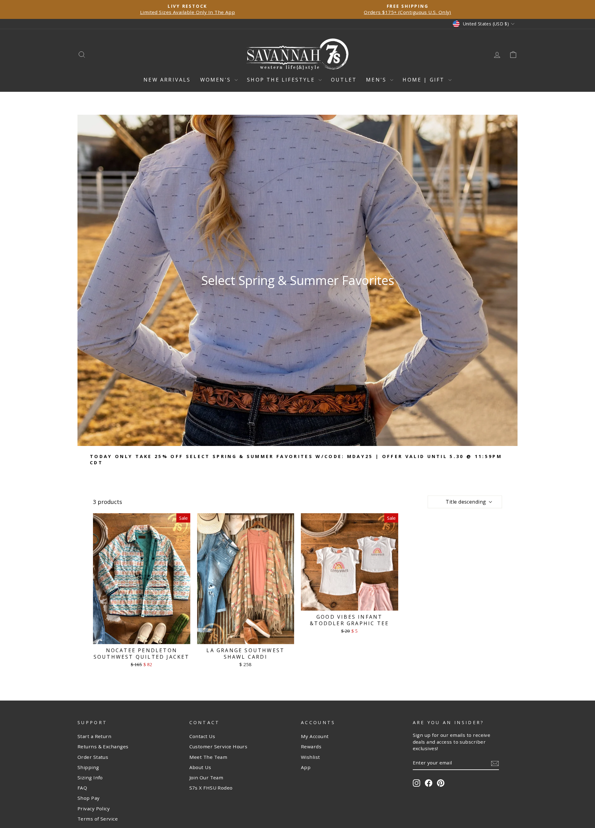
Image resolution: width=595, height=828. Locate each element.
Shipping (88, 767)
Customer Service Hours (218, 746)
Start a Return (94, 736)
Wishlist (310, 757)
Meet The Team (208, 757)
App (306, 767)
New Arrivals (167, 79)
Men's (377, 79)
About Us (200, 767)
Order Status (92, 757)
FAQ (82, 788)
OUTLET (344, 79)
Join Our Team (206, 777)
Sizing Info (90, 777)
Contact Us (202, 736)
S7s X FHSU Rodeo (211, 788)
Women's (216, 79)
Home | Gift (425, 79)
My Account (315, 736)
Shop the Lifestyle (282, 79)
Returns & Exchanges (103, 746)
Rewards (311, 746)
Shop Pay (88, 798)
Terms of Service (97, 819)
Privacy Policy (93, 808)
